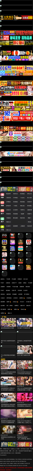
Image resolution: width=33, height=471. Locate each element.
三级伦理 (8, 197)
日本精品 (15, 197)
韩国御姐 (15, 202)
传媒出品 (8, 222)
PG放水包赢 (15, 286)
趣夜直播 (9, 294)
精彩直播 (28, 286)
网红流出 (22, 205)
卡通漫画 (8, 218)
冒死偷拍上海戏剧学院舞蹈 (24, 341)
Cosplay (22, 197)
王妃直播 (20, 290)
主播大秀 (14, 290)
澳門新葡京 (9, 298)
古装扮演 (8, 210)
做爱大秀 (22, 305)
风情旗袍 (8, 214)
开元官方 (22, 301)
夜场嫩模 (14, 294)
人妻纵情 (22, 226)
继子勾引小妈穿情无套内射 (8, 341)
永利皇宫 (15, 298)
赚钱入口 (10, 313)
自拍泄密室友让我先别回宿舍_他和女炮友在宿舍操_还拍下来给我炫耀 (8, 406)
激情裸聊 (3, 301)
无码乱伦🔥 (15, 301)
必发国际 (20, 294)
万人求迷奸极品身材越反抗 (8, 356)
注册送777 (14, 283)
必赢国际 (3, 286)
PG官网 (8, 279)
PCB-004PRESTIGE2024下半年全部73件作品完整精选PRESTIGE (24, 373)
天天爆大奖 (28, 301)
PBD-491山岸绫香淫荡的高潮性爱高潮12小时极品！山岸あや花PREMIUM (24, 390)
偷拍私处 (3, 294)
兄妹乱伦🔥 (23, 309)
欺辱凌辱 (8, 205)
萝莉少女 (29, 193)
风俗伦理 (29, 226)
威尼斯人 (3, 279)
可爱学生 (22, 210)
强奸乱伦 (15, 193)
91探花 (15, 205)
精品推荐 (8, 193)
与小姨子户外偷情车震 (23, 328)
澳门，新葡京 (10, 305)
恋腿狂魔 (29, 210)
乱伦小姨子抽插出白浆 (23, 355)
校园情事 (15, 226)
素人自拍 (29, 197)
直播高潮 (22, 286)
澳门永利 (26, 279)
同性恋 (29, 222)
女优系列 (15, 210)
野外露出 (29, 205)
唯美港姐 (22, 202)
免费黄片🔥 (3, 313)
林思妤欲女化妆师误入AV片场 (8, 437)
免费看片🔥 (22, 298)
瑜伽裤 (22, 214)
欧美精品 (22, 193)
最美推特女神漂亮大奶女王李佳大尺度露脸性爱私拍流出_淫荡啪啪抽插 (8, 422)
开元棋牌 (14, 279)
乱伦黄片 (26, 290)
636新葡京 (29, 298)
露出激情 (15, 218)
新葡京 (24, 283)
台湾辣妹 (8, 202)
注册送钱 (8, 283)
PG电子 (2, 283)
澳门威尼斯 (3, 309)
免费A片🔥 (16, 309)
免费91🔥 (10, 309)
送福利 (19, 283)
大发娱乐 (3, 298)
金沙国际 (3, 305)
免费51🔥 (9, 301)
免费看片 (17, 305)
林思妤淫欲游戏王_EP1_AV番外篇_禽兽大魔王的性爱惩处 (24, 438)
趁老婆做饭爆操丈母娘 (7, 328)
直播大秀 (28, 305)
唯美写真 (22, 218)
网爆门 (29, 218)
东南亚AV (29, 202)
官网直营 (20, 279)
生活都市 (8, 226)
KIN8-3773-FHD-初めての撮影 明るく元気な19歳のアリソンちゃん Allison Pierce (24, 423)
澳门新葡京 (26, 294)
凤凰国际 (9, 286)
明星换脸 (15, 214)
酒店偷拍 (8, 290)
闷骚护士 (29, 214)
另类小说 (8, 230)
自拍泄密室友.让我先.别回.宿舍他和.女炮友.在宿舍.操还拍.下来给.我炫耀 (8, 389)
